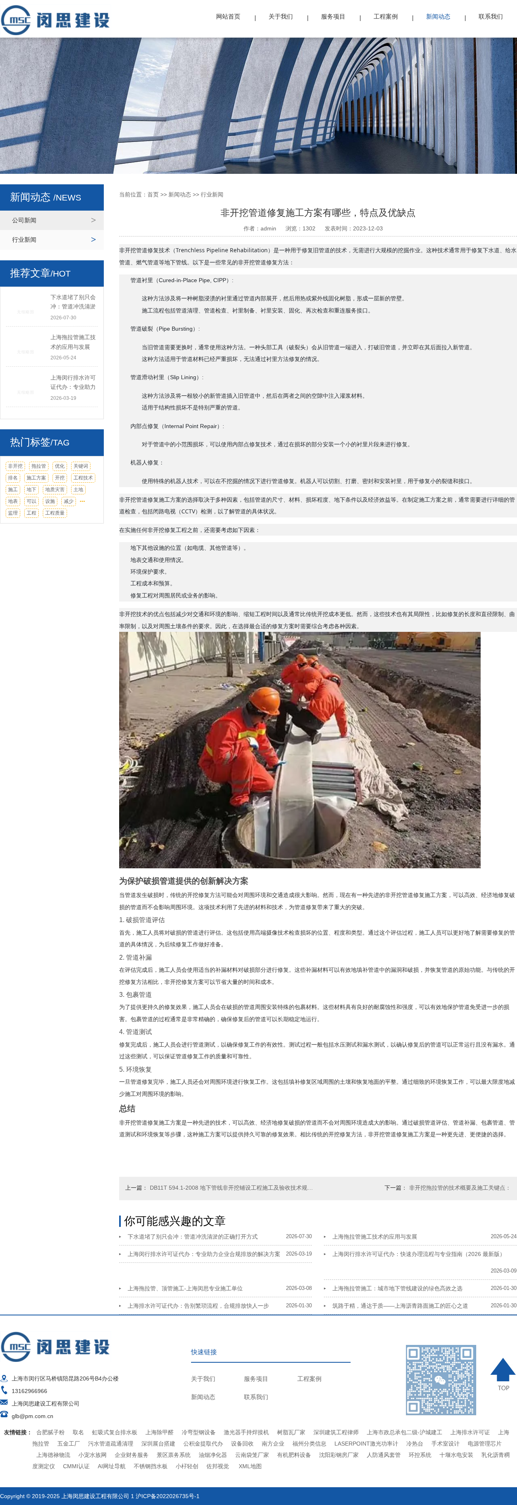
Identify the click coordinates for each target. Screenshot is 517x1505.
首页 (153, 194)
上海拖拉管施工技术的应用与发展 (374, 1236)
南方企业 (273, 1443)
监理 (13, 513)
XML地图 (250, 1466)
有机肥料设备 (294, 1455)
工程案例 (386, 16)
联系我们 (491, 16)
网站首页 (228, 16)
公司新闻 (24, 220)
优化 (60, 466)
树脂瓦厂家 (291, 1432)
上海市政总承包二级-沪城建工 (404, 1432)
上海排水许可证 (470, 1432)
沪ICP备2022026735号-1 (168, 1496)
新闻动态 (438, 16)
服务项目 (333, 16)
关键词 (81, 466)
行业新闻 (24, 239)
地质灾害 (55, 489)
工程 (31, 513)
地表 (13, 501)
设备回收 (242, 1443)
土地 (78, 489)
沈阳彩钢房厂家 (339, 1455)
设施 (50, 501)
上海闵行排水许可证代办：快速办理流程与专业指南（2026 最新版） (418, 1254)
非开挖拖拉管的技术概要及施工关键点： (460, 1187)
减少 (69, 501)
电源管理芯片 (485, 1443)
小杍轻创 (187, 1466)
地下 (31, 489)
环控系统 (420, 1455)
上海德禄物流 (53, 1455)
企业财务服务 (132, 1455)
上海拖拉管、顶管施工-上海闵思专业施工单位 (185, 1288)
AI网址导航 (112, 1466)
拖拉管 (39, 466)
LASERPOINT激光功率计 (366, 1443)
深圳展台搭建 (158, 1443)
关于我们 (281, 16)
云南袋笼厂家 (252, 1455)
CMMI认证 (76, 1466)
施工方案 (36, 478)
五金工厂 (68, 1443)
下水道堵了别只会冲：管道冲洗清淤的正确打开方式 (193, 1236)
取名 (78, 1432)
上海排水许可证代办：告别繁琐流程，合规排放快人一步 (198, 1305)
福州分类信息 (309, 1443)
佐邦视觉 (217, 1466)
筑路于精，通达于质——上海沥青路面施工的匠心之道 (400, 1305)
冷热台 (414, 1443)
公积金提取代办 (203, 1443)
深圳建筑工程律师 (336, 1432)
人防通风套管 (384, 1455)
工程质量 (55, 513)
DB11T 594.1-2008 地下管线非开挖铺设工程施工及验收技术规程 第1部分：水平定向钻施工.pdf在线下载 (232, 1187)
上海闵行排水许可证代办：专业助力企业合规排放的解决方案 (204, 1254)
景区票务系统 (174, 1455)
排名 (13, 478)
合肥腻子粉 (50, 1432)
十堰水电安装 (456, 1455)
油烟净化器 (213, 1455)
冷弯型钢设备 (199, 1432)
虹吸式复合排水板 (114, 1432)
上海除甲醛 (159, 1432)
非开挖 (15, 466)
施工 (13, 489)
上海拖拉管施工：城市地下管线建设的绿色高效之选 (397, 1288)
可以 (31, 501)
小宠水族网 (92, 1455)
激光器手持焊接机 (246, 1432)
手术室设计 (445, 1443)
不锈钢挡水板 (151, 1466)
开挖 (60, 478)
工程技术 (83, 478)
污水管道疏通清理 (110, 1443)
